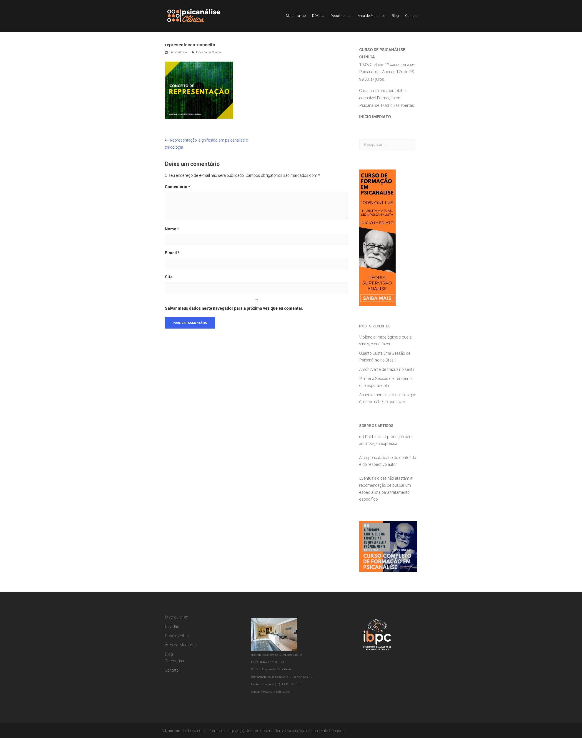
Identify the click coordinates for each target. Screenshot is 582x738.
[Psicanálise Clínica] (200, 15)
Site (169, 276)
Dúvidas (318, 16)
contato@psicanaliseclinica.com (271, 691)
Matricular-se (296, 16)
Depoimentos (341, 16)
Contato (411, 16)
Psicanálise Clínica (208, 52)
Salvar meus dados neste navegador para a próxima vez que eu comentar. (234, 308)
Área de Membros (372, 16)
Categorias (174, 660)
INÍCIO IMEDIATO (375, 116)
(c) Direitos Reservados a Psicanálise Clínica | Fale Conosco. (292, 730)
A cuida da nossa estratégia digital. (200, 730)
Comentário (177, 186)
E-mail (172, 252)
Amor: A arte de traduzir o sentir (387, 369)
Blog (395, 16)
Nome (172, 229)
